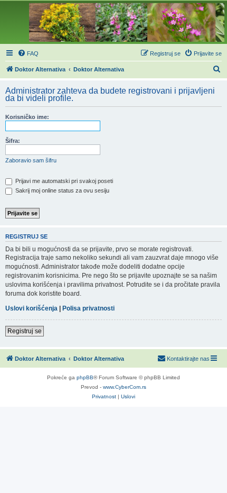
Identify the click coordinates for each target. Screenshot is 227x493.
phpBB (85, 377)
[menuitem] (28, 53)
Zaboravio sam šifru (30, 160)
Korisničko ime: (27, 117)
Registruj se (24, 331)
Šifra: (12, 141)
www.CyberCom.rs (124, 387)
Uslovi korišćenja (31, 308)
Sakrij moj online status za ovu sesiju (61, 190)
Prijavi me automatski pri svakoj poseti (63, 181)
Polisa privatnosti (88, 308)
